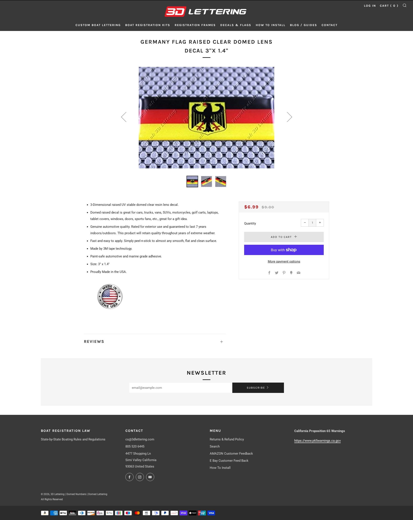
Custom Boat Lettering (98, 25)
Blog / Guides (303, 25)
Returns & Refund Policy (227, 439)
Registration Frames (195, 25)
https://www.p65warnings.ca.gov (317, 441)
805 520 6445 (134, 446)
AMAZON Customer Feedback (231, 453)
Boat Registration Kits (147, 25)
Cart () (389, 6)
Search (215, 446)
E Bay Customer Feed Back (229, 461)
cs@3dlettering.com (139, 439)
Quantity (250, 223)
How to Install (270, 25)
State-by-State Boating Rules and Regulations (73, 439)
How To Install (220, 468)
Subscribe (256, 387)
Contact (329, 25)
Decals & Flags (235, 25)
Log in (370, 6)
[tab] (192, 181)
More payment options (284, 261)
